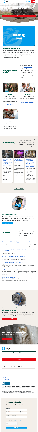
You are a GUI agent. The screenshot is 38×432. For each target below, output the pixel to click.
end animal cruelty (28, 67)
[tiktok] (16, 366)
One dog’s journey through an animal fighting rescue (14, 269)
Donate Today (6, 339)
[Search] (27, 1)
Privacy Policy (4, 377)
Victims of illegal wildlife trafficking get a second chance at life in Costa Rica (18, 242)
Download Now (7, 223)
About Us (3, 370)
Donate (33, 1)
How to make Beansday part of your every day (12, 262)
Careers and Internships (19, 352)
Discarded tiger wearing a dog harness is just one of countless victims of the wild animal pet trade (30, 162)
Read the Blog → (19, 188)
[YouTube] (19, 366)
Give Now (19, 16)
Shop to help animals (6, 379)
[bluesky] (11, 366)
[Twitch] (2, 366)
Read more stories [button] (18, 284)
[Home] (6, 348)
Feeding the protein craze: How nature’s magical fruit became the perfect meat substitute (19, 250)
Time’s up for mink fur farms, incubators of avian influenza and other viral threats (7, 162)
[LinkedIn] (14, 366)
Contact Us (19, 356)
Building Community (5, 373)
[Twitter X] (7, 366)
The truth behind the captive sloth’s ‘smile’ (18, 160)
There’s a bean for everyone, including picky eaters (13, 256)
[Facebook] (9, 366)
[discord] (21, 366)
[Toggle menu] (29, 1)
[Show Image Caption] (37, 17)
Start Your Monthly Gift (9, 319)
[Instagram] (4, 366)
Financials (3, 375)
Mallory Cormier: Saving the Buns (9, 277)
